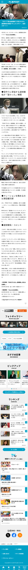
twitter (8, 535)
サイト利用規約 (20, 553)
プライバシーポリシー (8, 558)
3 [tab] (14, 388)
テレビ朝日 (5, 549)
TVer (4, 299)
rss (20, 535)
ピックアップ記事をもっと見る (14, 392)
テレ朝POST (14, 2)
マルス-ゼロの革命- (10, 34)
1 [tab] (11, 388)
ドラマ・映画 (9, 543)
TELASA (4, 338)
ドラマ (9, 338)
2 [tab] (13, 388)
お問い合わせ (6, 553)
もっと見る (14, 449)
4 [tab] (16, 388)
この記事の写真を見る (14, 332)
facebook (14, 535)
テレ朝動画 (18, 549)
